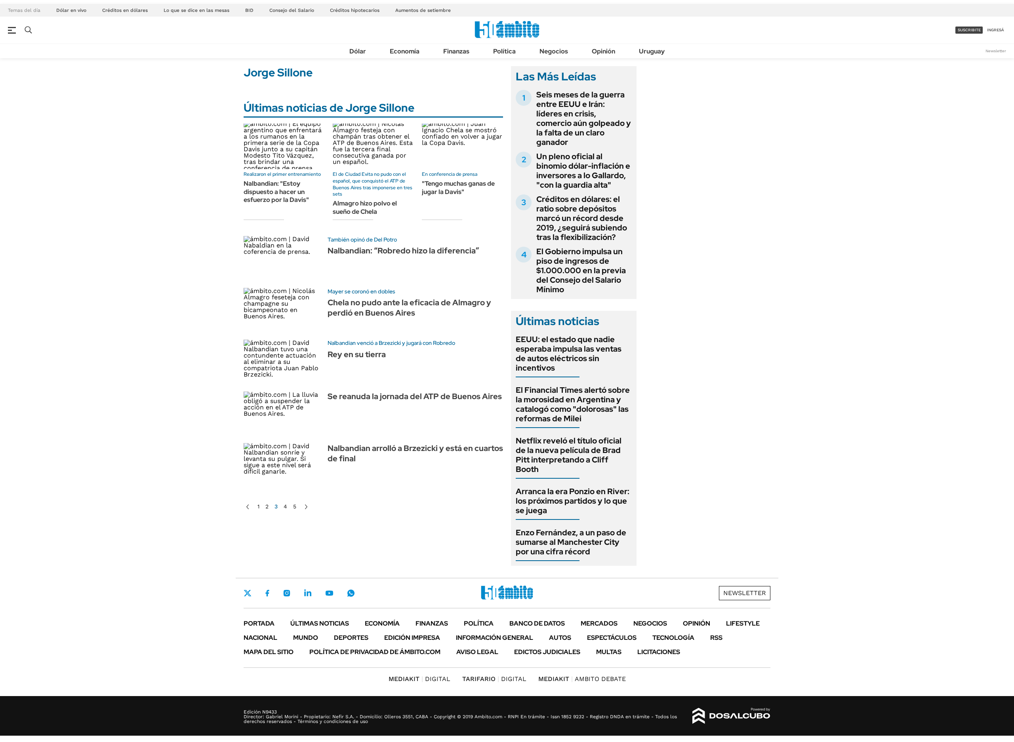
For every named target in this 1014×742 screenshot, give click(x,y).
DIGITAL (419, 679)
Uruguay (652, 51)
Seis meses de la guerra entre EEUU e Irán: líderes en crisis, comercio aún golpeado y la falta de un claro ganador (583, 118)
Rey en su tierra (357, 354)
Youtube (329, 593)
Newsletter (995, 51)
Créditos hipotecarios (354, 10)
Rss (716, 638)
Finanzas (456, 51)
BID (249, 10)
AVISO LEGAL (477, 652)
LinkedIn (307, 593)
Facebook (267, 593)
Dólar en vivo (71, 10)
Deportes (351, 638)
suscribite (969, 30)
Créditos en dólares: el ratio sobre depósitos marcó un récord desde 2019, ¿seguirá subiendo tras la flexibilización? (581, 218)
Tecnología (673, 638)
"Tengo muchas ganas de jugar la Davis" (458, 187)
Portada (259, 623)
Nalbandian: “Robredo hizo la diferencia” (403, 250)
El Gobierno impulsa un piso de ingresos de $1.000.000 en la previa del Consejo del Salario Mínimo (581, 270)
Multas (608, 652)
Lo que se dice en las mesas (196, 10)
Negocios (553, 51)
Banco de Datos (537, 623)
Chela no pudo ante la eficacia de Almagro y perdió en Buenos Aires (409, 307)
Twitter (248, 593)
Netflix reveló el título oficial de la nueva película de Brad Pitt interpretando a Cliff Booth (568, 455)
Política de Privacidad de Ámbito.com (374, 652)
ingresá (995, 30)
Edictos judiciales (547, 652)
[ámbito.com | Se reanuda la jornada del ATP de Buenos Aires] (283, 413)
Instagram (286, 593)
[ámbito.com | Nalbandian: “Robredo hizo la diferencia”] (283, 258)
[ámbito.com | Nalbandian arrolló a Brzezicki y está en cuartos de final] (283, 465)
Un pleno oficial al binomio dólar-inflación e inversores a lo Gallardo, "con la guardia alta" (583, 170)
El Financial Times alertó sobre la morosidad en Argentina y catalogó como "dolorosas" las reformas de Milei (573, 404)
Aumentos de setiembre (423, 10)
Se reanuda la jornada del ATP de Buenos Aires (415, 396)
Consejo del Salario (291, 10)
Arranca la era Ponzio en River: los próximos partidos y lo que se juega (572, 501)
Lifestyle (743, 623)
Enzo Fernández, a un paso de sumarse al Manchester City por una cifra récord (571, 542)
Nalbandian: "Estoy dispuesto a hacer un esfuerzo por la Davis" (276, 191)
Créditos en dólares (125, 10)
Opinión (603, 51)
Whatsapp (351, 593)
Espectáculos (612, 638)
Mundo (305, 638)
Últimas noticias (319, 623)
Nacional (260, 638)
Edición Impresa (412, 638)
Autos (560, 638)
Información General (494, 638)
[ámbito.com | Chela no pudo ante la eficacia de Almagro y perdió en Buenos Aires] (283, 310)
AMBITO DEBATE (582, 679)
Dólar (357, 51)
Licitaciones (658, 652)
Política (504, 51)
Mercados (599, 623)
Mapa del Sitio (269, 652)
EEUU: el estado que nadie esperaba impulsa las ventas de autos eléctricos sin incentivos (568, 353)
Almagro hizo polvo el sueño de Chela (365, 207)
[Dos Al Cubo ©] (731, 716)
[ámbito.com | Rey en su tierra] (283, 361)
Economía (404, 51)
